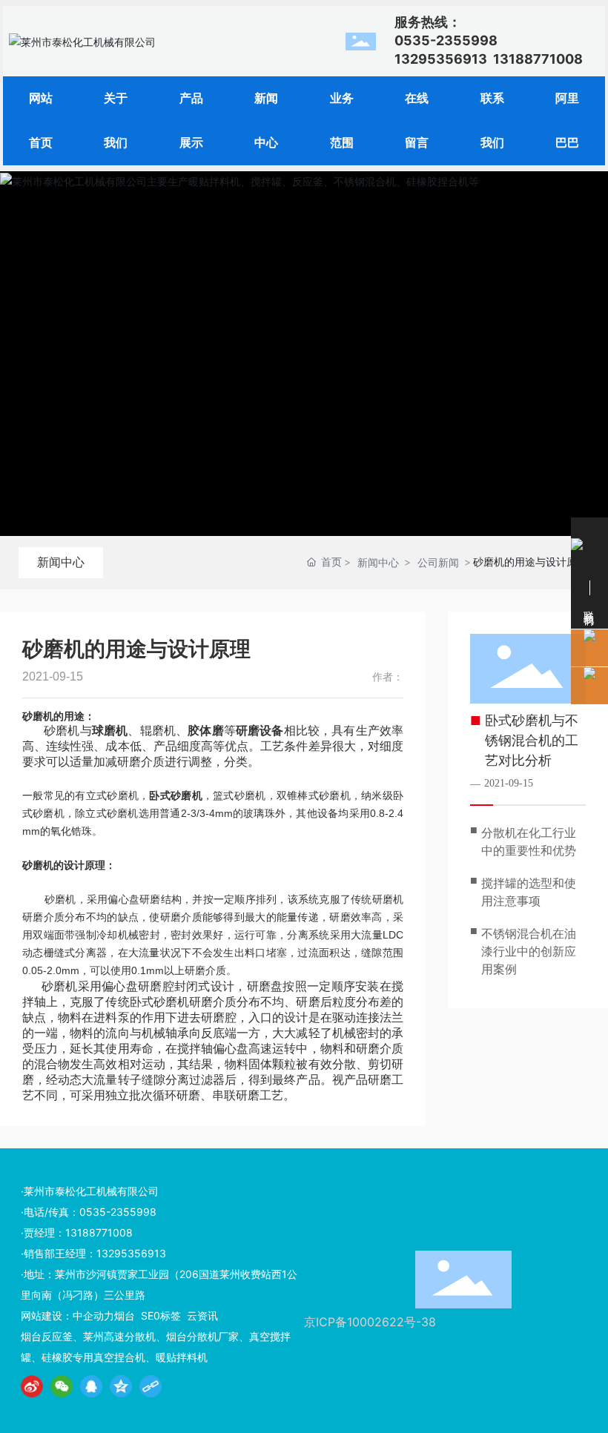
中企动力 (93, 1315)
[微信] (61, 1386)
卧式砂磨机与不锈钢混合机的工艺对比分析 (531, 740)
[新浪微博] (32, 1386)
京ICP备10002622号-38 (370, 1321)
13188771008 (538, 59)
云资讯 (202, 1315)
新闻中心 (61, 562)
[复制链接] (150, 1386)
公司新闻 (438, 562)
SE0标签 (161, 1315)
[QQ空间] (121, 1386)
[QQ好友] (91, 1386)
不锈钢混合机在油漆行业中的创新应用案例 (528, 951)
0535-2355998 (117, 1211)
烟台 (124, 1315)
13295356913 (440, 59)
